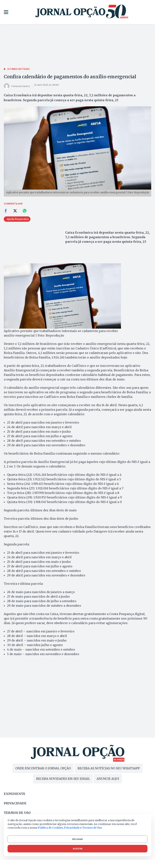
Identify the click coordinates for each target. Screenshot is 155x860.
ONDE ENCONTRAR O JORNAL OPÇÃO (43, 768)
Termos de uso (17, 813)
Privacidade (15, 803)
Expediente (14, 794)
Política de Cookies (50, 827)
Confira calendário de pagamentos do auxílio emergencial (70, 77)
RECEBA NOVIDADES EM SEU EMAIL (63, 779)
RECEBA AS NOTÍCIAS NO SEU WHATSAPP (109, 768)
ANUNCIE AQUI (108, 779)
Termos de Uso (92, 827)
